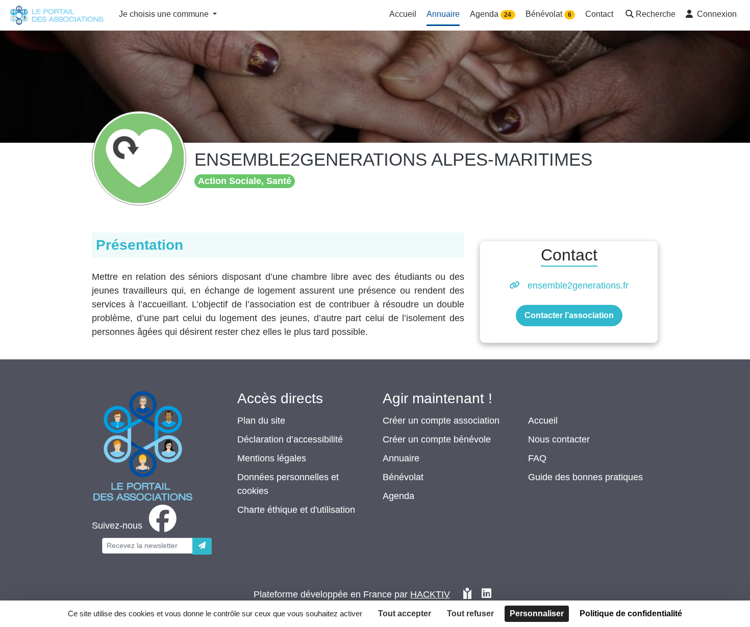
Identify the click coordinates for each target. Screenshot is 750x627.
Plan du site (261, 420)
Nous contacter (559, 439)
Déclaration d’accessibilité (290, 439)
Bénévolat (403, 477)
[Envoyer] (202, 546)
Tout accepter (404, 613)
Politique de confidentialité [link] (631, 613)
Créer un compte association (441, 420)
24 (507, 14)
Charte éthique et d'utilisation (296, 510)
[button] (649, 15)
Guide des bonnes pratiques (585, 477)
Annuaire (401, 458)
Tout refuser (470, 613)
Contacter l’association (569, 315)
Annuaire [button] (443, 14)
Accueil (543, 420)
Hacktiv (430, 594)
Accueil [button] (402, 14)
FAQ (537, 458)
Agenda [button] (490, 14)
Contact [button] (599, 14)
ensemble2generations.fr (578, 285)
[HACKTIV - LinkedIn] (486, 595)
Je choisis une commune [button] (165, 14)
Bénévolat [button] (548, 14)
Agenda (398, 496)
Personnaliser (537, 613)
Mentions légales (271, 458)
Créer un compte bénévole (437, 439)
